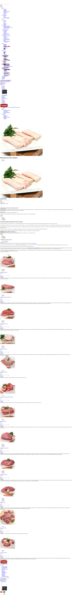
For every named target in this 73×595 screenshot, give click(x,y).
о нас (3, 99)
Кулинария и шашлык (7, 112)
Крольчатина (5, 115)
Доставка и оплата (4, 566)
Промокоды (3, 571)
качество (3, 87)
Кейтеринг (3, 575)
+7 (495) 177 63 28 (3, 578)
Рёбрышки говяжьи (3, 421)
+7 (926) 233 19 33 (3, 581)
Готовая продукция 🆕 (7, 110)
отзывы (3, 100)
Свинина (5, 116)
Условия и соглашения (5, 576)
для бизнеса (3, 101)
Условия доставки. (33, 243)
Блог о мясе (3, 88)
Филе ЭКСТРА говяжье (3, 474)
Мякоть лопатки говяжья (3, 323)
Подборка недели (4, 572)
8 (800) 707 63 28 (2, 83)
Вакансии (3, 574)
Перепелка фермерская (3, 348)
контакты (3, 97)
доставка (3, 86)
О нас (3, 570)
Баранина (5, 118)
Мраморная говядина (7, 117)
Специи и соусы (6, 111)
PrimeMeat (3, 108)
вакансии (3, 102)
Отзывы (3, 573)
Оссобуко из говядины (3, 552)
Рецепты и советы (4, 98)
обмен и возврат (4, 95)
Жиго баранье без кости (3, 272)
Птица (5, 113)
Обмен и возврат (4, 567)
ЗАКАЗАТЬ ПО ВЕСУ (3, 198)
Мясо (3, 109)
